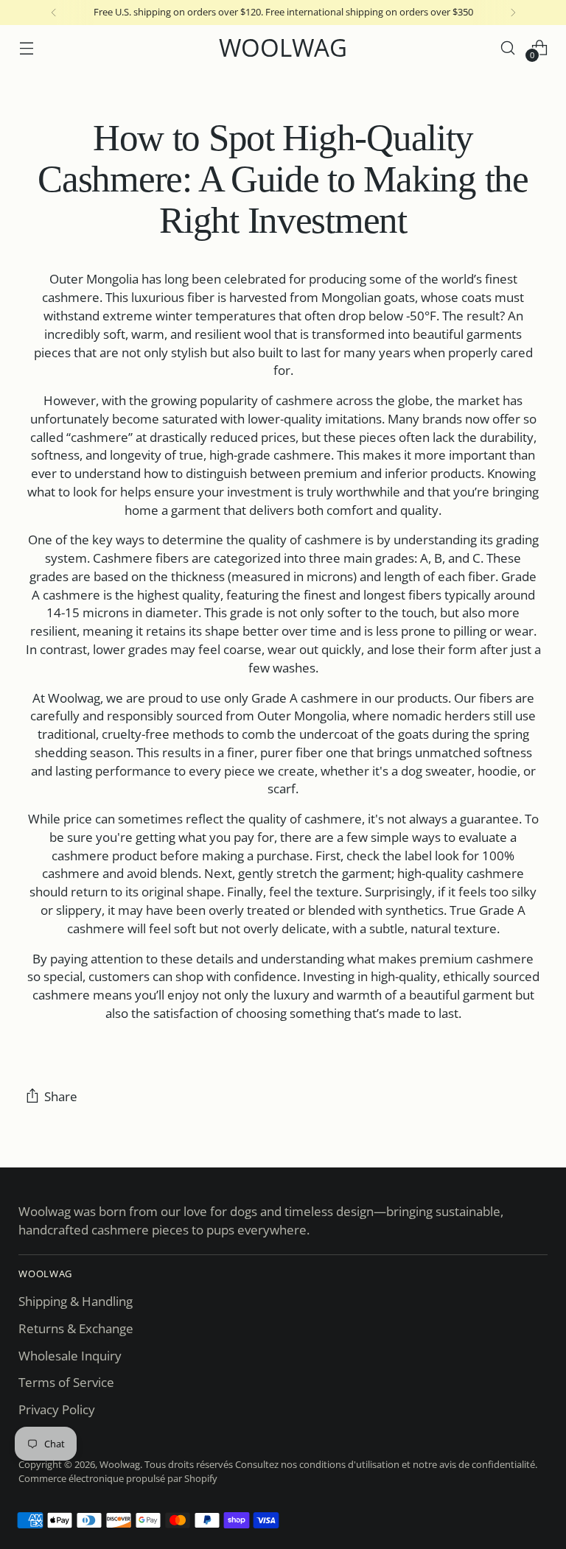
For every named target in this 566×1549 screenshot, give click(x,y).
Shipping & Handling (75, 1301)
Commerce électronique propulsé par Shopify (117, 1478)
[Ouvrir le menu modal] (26, 47)
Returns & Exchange (75, 1328)
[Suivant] (513, 12)
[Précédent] (54, 12)
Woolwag (119, 1464)
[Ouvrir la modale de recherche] (508, 47)
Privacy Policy (56, 1409)
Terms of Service (66, 1382)
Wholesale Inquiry (70, 1355)
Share (60, 1096)
